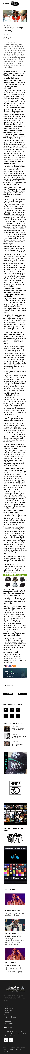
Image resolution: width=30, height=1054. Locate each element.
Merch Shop (8, 1023)
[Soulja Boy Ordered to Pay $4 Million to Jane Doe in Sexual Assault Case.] (15, 954)
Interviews (7, 1015)
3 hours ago (15, 726)
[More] (15, 666)
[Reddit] (12, 666)
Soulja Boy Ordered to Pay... (13, 965)
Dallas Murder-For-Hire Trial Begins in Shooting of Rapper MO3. (19, 744)
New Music (7, 1010)
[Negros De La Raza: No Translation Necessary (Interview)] (7, 729)
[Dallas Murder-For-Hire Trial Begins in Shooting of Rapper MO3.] (7, 743)
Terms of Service (15, 1049)
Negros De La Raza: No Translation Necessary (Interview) (18, 729)
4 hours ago (15, 734)
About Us (6, 1019)
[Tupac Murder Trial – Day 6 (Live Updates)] (7, 736)
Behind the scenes (9, 908)
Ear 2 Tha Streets (10, 1017)
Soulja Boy (10, 685)
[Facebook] (10, 666)
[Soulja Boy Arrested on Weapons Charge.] (15, 925)
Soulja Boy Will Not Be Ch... (13, 910)
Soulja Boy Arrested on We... (13, 936)
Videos (6, 1013)
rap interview (7, 25)
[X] (5, 666)
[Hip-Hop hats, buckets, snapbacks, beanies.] (15, 581)
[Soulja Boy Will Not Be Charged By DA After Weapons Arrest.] (15, 899)
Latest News (8, 1008)
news (15, 908)
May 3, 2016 (6, 34)
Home (5, 1006)
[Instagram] (7, 666)
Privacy (6, 1051)
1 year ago (20, 908)
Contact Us (7, 1021)
